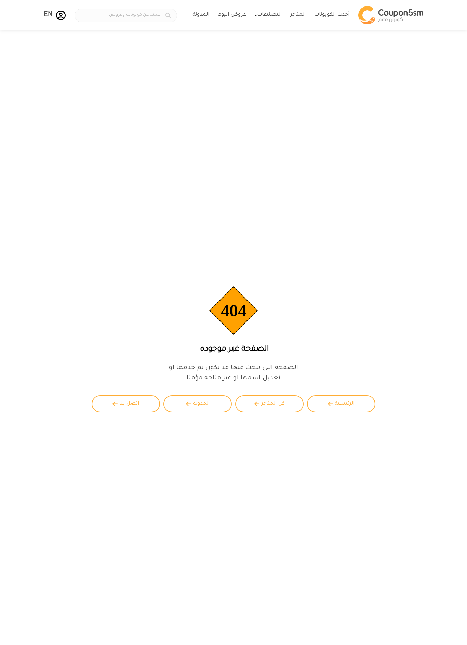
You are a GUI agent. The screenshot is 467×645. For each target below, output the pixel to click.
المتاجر (298, 15)
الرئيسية (345, 404)
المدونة (200, 15)
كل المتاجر (273, 404)
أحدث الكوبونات (331, 15)
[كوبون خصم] (390, 15)
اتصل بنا (129, 404)
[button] (61, 15)
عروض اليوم (232, 15)
